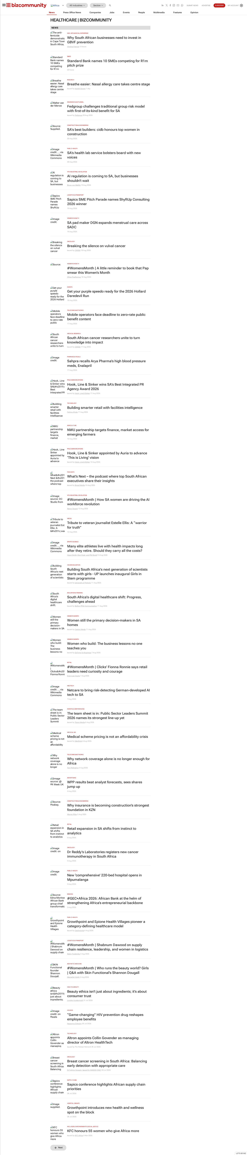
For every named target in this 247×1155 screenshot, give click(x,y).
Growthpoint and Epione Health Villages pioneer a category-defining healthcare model (106, 924)
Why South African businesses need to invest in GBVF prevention (104, 40)
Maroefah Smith (73, 977)
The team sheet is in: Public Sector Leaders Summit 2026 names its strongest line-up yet (107, 715)
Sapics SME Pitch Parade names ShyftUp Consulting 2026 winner (108, 201)
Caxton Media (80, 629)
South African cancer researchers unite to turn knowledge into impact (103, 340)
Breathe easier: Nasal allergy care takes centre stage (108, 84)
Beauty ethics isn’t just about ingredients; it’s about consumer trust (107, 994)
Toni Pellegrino (73, 768)
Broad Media (80, 485)
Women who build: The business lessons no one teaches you (104, 646)
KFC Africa (79, 1135)
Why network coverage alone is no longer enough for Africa (108, 761)
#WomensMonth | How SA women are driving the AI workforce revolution (108, 502)
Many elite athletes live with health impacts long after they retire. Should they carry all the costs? (105, 548)
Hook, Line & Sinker (82, 393)
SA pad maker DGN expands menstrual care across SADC (107, 225)
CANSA (78, 250)
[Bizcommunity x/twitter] (166, 5)
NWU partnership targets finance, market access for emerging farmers (108, 432)
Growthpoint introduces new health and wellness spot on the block (105, 1110)
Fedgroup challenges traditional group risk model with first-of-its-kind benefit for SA (106, 108)
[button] (110, 5)
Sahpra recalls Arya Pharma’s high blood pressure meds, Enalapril (106, 363)
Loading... (5, 1153)
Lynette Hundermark (75, 1000)
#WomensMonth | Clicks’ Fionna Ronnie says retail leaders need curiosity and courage (107, 669)
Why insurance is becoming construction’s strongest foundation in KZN (108, 807)
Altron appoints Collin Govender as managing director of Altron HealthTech (103, 1040)
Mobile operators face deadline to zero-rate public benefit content (106, 317)
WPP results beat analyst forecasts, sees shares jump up (104, 784)
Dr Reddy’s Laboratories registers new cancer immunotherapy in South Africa (103, 854)
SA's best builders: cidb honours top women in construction (103, 132)
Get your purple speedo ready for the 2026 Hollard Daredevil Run (106, 293)
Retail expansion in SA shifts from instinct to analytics (101, 831)
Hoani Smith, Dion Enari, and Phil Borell (82, 555)
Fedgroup (78, 115)
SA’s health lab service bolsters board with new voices (104, 155)
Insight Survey (80, 89)
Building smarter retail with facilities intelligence (105, 408)
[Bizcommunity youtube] (178, 5)
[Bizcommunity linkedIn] (162, 5)
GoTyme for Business (83, 653)
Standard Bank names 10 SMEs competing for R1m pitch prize (107, 63)
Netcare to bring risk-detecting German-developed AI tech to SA (108, 692)
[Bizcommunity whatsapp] (182, 5)
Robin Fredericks (73, 954)
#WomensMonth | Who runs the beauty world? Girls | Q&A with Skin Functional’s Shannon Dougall (108, 970)
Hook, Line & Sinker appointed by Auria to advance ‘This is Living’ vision (107, 455)
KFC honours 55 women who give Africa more (103, 1131)
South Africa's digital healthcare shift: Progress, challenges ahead (104, 599)
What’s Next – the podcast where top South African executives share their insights (107, 478)
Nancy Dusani (72, 509)
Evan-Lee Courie (73, 676)
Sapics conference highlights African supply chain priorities (106, 1086)
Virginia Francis (73, 47)
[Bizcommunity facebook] (170, 5)
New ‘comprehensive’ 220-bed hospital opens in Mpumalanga (104, 877)
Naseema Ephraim (74, 1024)
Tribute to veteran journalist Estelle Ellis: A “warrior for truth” (107, 525)
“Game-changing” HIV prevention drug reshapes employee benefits (105, 1017)
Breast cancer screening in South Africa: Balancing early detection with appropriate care (107, 1063)
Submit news (192, 5)
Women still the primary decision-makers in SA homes (104, 622)
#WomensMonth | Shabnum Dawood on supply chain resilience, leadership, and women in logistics (107, 947)
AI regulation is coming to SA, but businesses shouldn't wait (102, 178)
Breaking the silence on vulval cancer (96, 246)
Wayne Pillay (72, 814)
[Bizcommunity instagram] (174, 5)
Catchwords (79, 931)
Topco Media (80, 722)
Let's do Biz (241, 1153)
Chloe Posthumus (74, 277)
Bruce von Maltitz (74, 185)
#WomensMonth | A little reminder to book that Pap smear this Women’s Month (108, 270)
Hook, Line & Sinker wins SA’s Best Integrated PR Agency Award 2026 (105, 386)
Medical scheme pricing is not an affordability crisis (107, 737)
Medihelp (78, 741)
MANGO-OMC (95, 1070)
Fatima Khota (72, 412)
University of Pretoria (83, 583)
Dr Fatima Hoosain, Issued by (78, 1070)
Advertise (206, 5)
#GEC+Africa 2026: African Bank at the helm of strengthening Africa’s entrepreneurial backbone (105, 900)
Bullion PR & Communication (86, 606)
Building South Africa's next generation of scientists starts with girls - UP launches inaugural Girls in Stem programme (107, 573)
